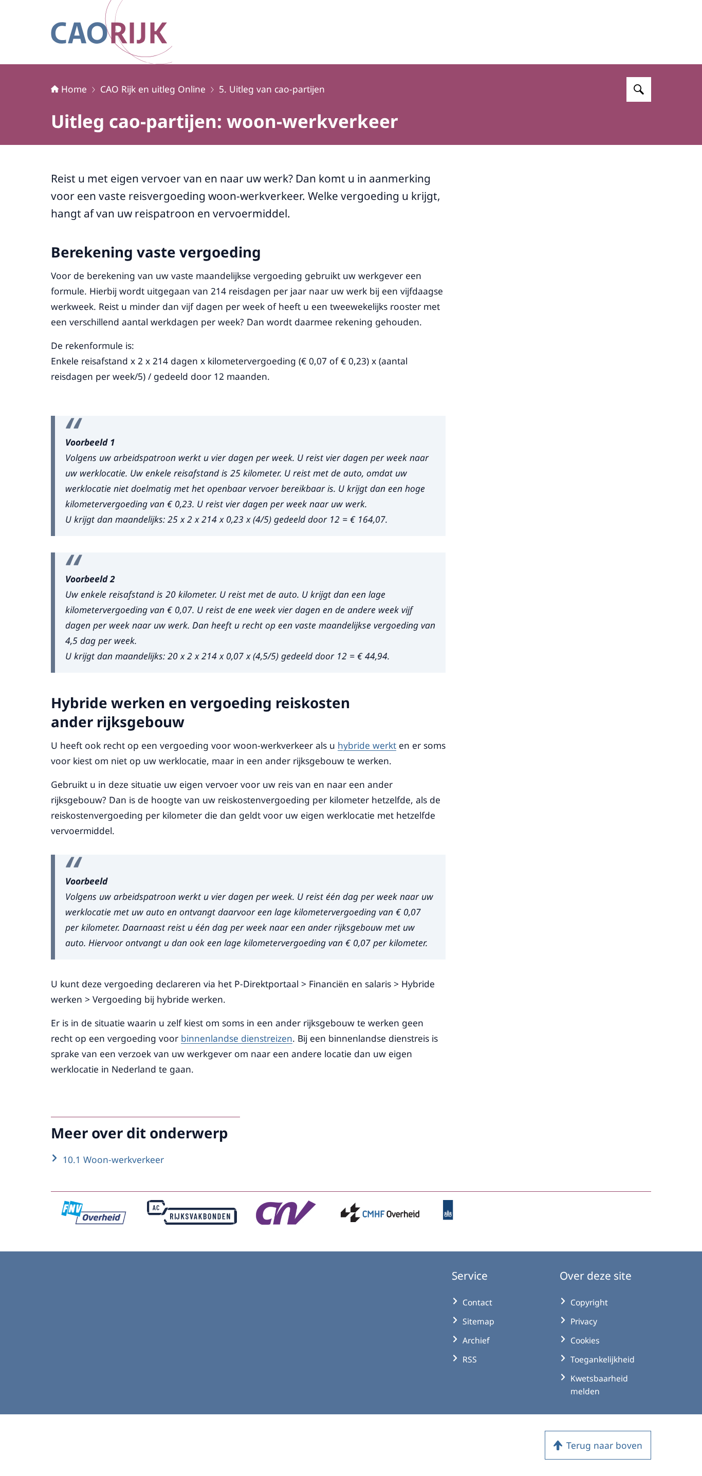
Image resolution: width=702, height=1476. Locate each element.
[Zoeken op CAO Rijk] (638, 89)
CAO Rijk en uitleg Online (153, 89)
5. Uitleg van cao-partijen (272, 89)
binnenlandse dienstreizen (236, 1038)
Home (74, 89)
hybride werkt (367, 745)
